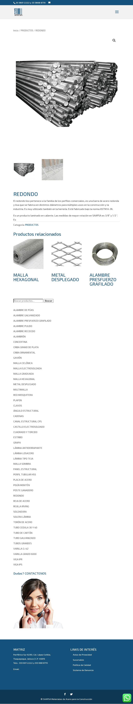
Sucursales (78, 660)
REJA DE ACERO (21, 500)
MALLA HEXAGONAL (24, 379)
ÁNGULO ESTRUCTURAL (26, 410)
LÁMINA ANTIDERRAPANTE (27, 447)
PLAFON (17, 400)
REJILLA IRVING (21, 506)
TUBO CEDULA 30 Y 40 (25, 527)
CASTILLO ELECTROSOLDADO (29, 426)
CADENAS (18, 416)
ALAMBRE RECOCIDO (24, 331)
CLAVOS (17, 405)
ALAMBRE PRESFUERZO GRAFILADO (32, 320)
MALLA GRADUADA (23, 373)
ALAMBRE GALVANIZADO (26, 315)
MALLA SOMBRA (22, 463)
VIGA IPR (17, 559)
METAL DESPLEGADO (24, 384)
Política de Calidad (82, 665)
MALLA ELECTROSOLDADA (27, 368)
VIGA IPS (17, 564)
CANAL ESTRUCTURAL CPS (27, 421)
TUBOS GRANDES (22, 543)
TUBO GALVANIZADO (24, 537)
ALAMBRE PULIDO (22, 326)
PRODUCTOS (27, 30)
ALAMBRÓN (19, 336)
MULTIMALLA (20, 389)
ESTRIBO (18, 437)
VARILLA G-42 (20, 548)
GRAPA (17, 442)
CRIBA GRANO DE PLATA (26, 347)
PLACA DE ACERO (22, 479)
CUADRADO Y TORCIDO (25, 432)
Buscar (48, 300)
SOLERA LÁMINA (22, 516)
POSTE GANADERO (23, 490)
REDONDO (18, 495)
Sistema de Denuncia (83, 670)
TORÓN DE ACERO (22, 522)
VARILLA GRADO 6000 (25, 553)
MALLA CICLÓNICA (23, 363)
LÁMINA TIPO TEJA (23, 458)
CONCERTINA (20, 341)
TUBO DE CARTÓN (22, 532)
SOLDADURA (20, 511)
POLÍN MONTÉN (21, 485)
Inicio (16, 30)
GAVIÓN (17, 357)
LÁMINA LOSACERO (23, 453)
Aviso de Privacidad (82, 654)
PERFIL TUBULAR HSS (24, 474)
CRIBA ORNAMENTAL (24, 352)
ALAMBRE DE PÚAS (23, 310)
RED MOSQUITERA (23, 394)
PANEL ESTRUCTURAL (25, 469)
